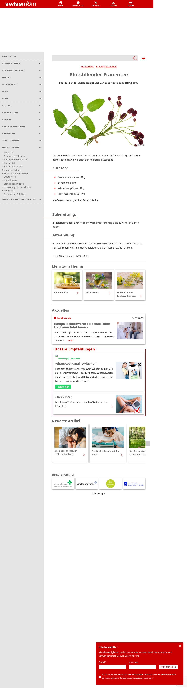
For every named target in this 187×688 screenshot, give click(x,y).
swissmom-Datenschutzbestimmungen (126, 678)
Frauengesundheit (106, 66)
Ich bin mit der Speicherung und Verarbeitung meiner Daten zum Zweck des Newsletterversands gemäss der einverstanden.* (139, 676)
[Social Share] (143, 58)
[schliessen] (179, 645)
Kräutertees (87, 66)
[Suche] (95, 58)
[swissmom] (27, 4)
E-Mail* (102, 662)
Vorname (133, 662)
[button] (60, 4)
